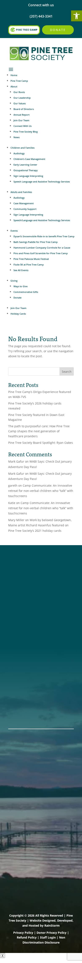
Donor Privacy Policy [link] (51, 933)
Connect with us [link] (41, 5)
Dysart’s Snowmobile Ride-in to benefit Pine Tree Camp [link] (43, 236)
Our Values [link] (19, 103)
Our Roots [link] (19, 92)
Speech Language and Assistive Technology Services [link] (41, 181)
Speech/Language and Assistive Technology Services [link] (41, 220)
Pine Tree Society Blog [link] (25, 131)
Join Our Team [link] (21, 120)
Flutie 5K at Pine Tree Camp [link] (28, 264)
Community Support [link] (24, 208)
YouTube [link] (16, 596)
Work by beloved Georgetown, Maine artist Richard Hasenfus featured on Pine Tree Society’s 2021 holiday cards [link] (40, 525)
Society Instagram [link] (24, 574)
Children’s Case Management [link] (29, 159)
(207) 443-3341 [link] (21, 620)
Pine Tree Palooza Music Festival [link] (31, 258)
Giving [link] (14, 280)
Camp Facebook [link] (22, 579)
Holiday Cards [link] (18, 313)
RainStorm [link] (52, 925)
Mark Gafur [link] (16, 461)
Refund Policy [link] (27, 937)
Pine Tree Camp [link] (19, 80)
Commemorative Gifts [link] (25, 291)
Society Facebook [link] (23, 568)
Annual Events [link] (20, 708)
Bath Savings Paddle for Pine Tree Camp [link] (35, 242)
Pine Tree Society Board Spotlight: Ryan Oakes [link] (40, 443)
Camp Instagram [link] (23, 585)
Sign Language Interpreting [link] (28, 175)
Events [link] (14, 230)
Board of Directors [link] (23, 109)
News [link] (16, 137)
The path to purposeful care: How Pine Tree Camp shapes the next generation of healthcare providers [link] (39, 431)
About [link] (14, 86)
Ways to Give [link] (20, 286)
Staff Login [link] (48, 937)
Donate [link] (58, 30)
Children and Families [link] (22, 147)
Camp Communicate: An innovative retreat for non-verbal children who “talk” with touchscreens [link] (40, 490)
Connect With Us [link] (22, 126)
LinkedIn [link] (15, 590)
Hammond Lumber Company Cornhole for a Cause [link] (41, 247)
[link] (76, 15)
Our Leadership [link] (22, 97)
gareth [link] (12, 485)
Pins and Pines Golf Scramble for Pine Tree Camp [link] (40, 253)
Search (66, 372)
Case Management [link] (23, 203)
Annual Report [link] (21, 114)
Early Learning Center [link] (25, 164)
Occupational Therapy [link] (25, 170)
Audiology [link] (19, 153)
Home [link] (14, 75)
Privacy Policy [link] (23, 933)
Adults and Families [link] (21, 192)
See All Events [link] (20, 270)
